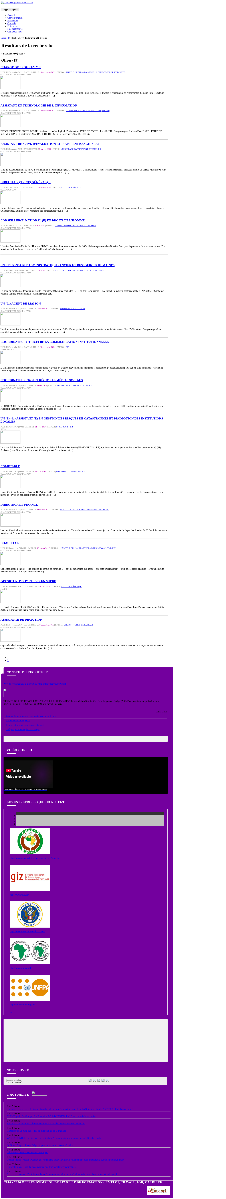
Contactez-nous (14, 31)
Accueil (11, 15)
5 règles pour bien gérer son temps (23, 729)
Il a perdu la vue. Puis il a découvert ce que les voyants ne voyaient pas (41, 1167)
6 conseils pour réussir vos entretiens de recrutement (31, 716)
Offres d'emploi (14, 17)
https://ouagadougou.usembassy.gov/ (27, 931)
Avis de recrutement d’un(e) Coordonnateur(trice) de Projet (35, 684)
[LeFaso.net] (158, 1193)
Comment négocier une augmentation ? (25, 725)
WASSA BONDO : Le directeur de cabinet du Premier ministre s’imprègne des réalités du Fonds (54, 1138)
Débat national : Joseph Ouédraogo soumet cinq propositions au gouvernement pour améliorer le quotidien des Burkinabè (65, 1159)
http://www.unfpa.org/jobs (22, 1004)
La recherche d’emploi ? (18, 720)
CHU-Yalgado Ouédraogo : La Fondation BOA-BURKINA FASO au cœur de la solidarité (51, 1116)
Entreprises (12, 26)
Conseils (11, 23)
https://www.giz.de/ (19, 894)
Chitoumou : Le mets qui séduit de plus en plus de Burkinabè (36, 1130)
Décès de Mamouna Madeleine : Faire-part (27, 1152)
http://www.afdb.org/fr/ (21, 968)
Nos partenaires (14, 29)
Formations (12, 20)
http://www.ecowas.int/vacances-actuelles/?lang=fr (34, 858)
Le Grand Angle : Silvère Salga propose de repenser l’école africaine (40, 1145)
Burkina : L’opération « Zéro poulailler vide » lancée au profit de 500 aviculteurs (46, 1123)
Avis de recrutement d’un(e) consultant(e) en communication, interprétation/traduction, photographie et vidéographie (63, 1174)
